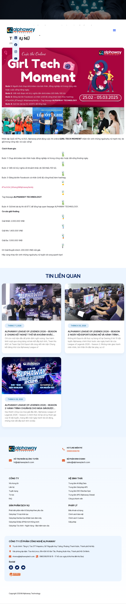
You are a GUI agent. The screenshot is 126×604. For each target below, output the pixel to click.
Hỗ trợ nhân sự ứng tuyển (26, 459)
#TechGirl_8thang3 (10, 187)
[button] (114, 30)
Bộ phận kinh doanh (76, 459)
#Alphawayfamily (26, 187)
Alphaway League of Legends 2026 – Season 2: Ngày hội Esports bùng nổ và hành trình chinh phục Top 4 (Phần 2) (94, 334)
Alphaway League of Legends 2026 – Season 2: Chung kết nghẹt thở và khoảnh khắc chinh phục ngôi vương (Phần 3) (31, 334)
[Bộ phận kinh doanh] (63, 460)
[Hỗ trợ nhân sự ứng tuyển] (10, 460)
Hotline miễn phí (74, 448)
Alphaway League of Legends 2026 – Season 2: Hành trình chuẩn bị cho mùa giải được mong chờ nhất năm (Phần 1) (31, 408)
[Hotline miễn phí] (63, 449)
